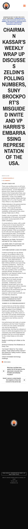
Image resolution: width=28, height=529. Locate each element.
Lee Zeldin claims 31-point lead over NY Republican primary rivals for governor (13, 245)
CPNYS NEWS (7, 362)
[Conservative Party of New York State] (6, 6)
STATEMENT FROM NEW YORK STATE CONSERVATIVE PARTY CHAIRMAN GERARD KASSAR (12, 298)
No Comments (6, 180)
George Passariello (8, 178)
